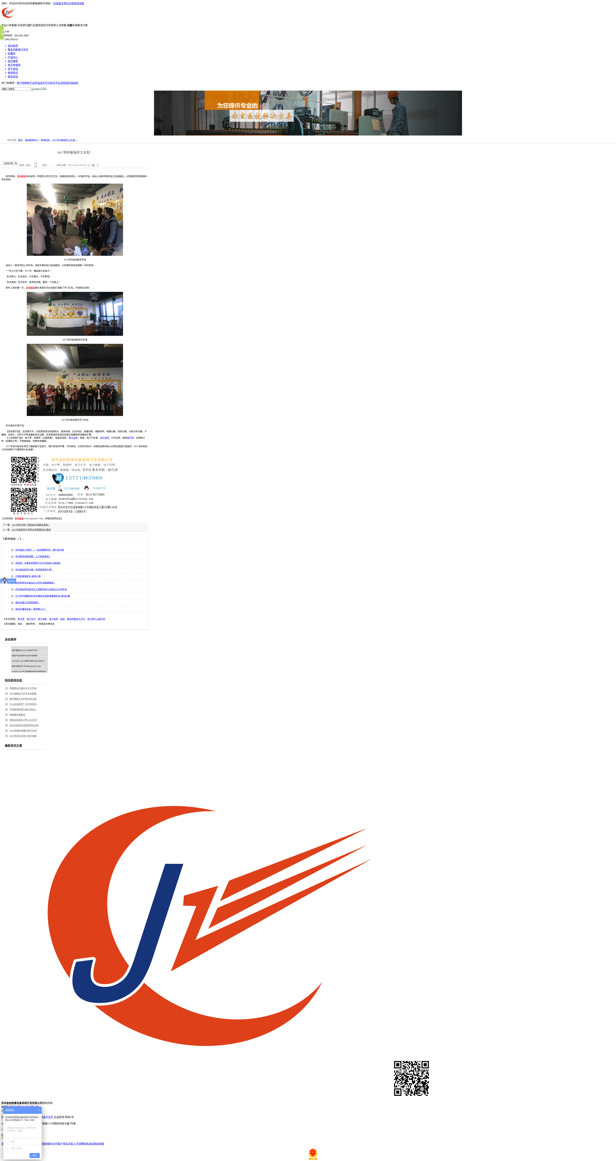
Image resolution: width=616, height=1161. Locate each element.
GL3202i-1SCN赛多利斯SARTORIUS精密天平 (32, 661)
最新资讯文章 (13, 745)
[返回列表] (10, 165)
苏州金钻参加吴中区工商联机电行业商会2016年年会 (41, 589)
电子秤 (130, 438)
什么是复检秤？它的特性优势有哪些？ (24, 704)
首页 (20, 140)
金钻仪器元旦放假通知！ (27, 602)
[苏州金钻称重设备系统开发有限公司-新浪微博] (42, 89)
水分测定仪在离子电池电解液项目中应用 (24, 736)
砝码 (62, 619)
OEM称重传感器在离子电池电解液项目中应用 (24, 730)
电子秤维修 (14, 65)
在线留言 (58, 3)
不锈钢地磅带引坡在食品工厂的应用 (24, 709)
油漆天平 (42, 83)
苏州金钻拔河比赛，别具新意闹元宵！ (34, 569)
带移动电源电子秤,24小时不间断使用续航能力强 (24, 720)
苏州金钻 (21, 176)
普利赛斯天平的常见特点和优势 (24, 699)
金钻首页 (13, 45)
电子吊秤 (104, 438)
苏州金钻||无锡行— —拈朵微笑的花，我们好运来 (39, 550)
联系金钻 (13, 76)
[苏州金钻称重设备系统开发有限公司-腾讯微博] (45, 89)
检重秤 (11, 53)
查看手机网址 (36, 166)
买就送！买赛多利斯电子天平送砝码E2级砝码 (37, 563)
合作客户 (58, 1143)
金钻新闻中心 (31, 140)
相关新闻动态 (13, 680)
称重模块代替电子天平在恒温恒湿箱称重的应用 (24, 688)
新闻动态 (45, 140)
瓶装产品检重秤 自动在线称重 (24, 656)
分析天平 (52, 83)
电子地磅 (22, 83)
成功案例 (13, 61)
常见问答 (69, 3)
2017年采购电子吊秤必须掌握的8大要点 (31, 530)
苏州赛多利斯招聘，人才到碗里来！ (33, 556)
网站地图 (79, 3)
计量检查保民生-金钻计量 (28, 576)
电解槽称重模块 (17, 715)
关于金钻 (13, 69)
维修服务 (47, 1143)
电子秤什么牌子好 (96, 619)
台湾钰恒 (63, 83)
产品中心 (13, 57)
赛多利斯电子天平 (18, 49)
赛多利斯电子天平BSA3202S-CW (26, 666)
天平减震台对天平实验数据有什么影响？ (24, 693)
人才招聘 (78, 1143)
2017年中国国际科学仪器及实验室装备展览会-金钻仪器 (42, 596)
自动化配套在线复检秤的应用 (24, 725)
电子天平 (31, 619)
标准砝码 (73, 83)
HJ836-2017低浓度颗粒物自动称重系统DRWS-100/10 (35, 672)
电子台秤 (32, 83)
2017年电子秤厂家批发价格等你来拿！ (31, 525)
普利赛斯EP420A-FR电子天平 (25, 650)
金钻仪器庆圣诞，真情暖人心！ (31, 609)
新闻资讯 (13, 72)
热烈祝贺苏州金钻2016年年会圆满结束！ (35, 583)
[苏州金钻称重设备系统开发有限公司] (8, 19)
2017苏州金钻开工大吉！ (64, 140)
